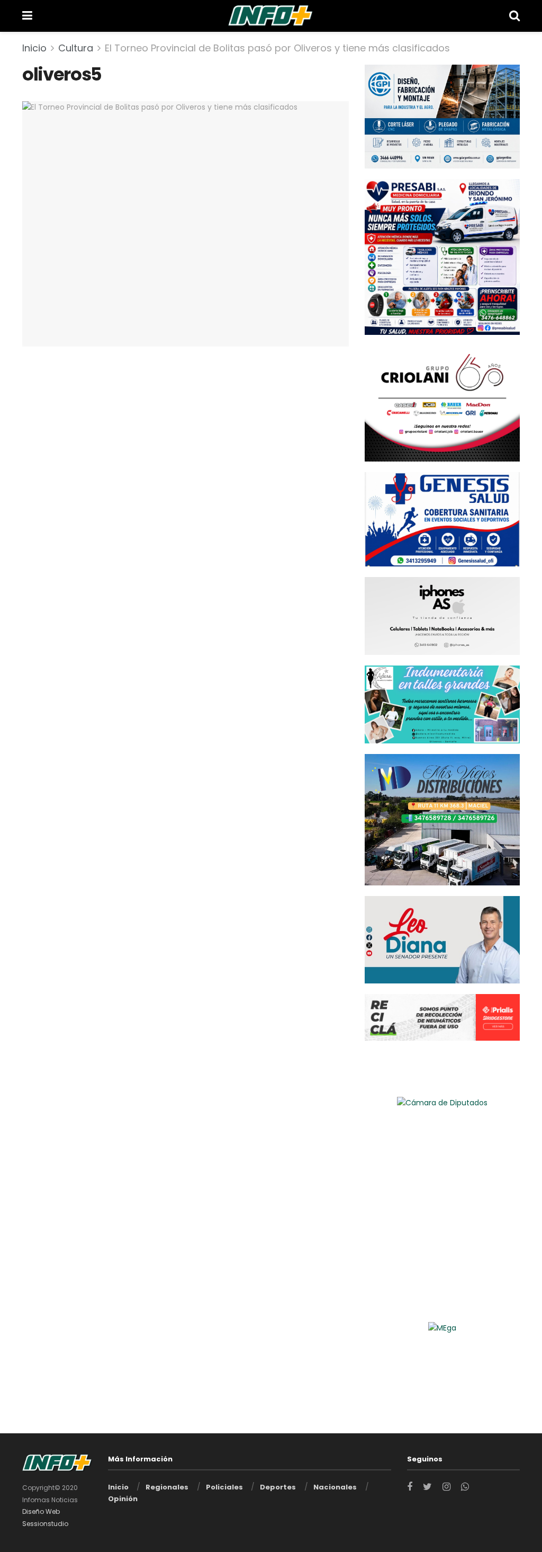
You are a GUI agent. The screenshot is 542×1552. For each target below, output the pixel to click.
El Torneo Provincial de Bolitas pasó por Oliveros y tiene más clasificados (277, 48)
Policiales (224, 1487)
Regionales (167, 1487)
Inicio (34, 48)
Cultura (75, 48)
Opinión (123, 1499)
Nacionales (335, 1487)
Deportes (278, 1487)
